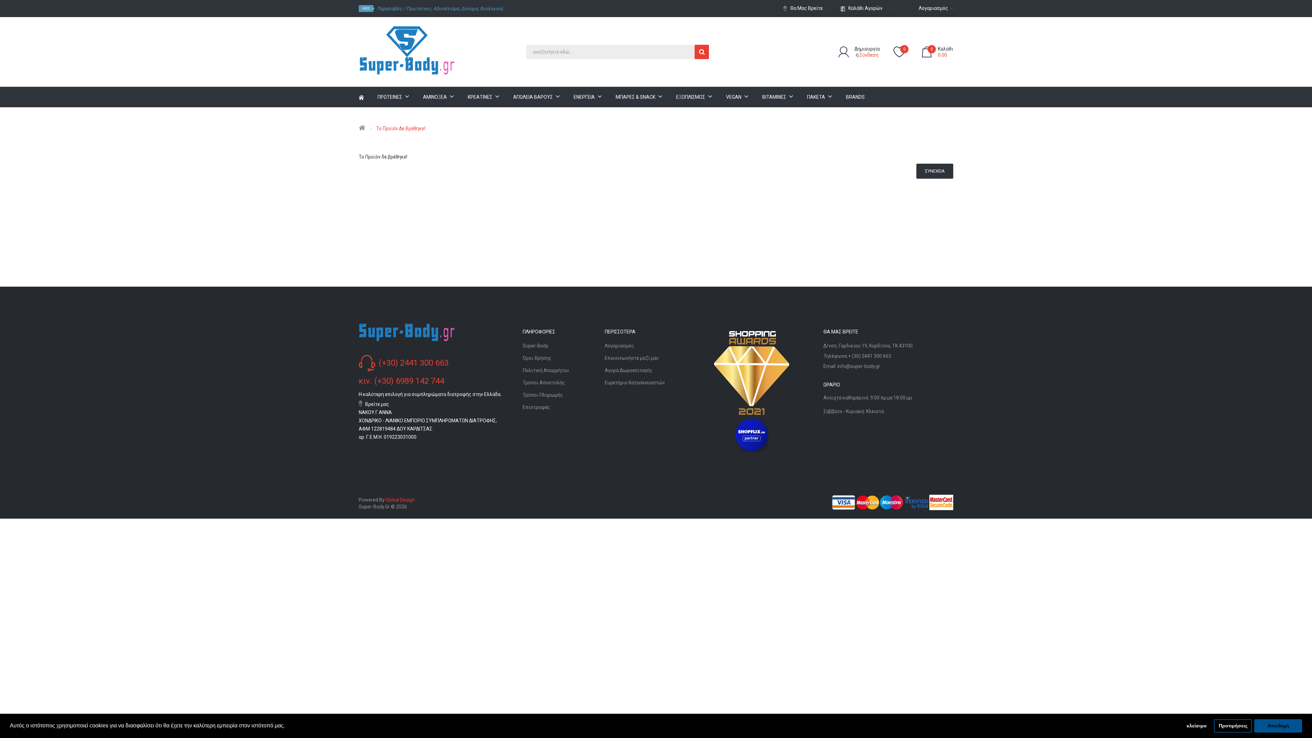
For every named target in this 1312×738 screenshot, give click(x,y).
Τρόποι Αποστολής (544, 382)
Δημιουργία (867, 49)
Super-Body (535, 345)
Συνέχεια (935, 171)
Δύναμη (469, 8)
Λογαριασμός (619, 345)
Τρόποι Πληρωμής (543, 395)
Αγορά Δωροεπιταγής (629, 370)
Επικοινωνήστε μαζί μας (632, 358)
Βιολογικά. (492, 8)
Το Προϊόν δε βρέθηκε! (400, 128)
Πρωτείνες (418, 8)
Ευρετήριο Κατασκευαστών (635, 382)
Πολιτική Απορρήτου (546, 370)
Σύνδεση (869, 55)
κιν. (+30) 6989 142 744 (401, 381)
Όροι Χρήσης (537, 358)
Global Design (400, 500)
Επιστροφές (536, 407)
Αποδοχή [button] (1278, 725)
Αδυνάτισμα (446, 8)
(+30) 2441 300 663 (414, 363)
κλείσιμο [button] (1197, 725)
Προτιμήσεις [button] (1233, 725)
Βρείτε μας (377, 404)
